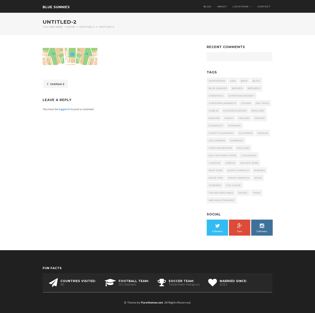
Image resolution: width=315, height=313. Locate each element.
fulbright (216, 125)
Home (71, 26)
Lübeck (230, 163)
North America (238, 170)
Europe (214, 118)
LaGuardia (248, 155)
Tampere (215, 185)
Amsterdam (217, 80)
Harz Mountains (220, 148)
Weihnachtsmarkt (222, 200)
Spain (258, 177)
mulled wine (249, 163)
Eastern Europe (235, 110)
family (229, 118)
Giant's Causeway (221, 133)
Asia (233, 80)
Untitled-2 (87, 26)
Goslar (262, 133)
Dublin (213, 110)
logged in (64, 109)
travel (243, 192)
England (258, 110)
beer (244, 80)
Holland (243, 148)
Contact (264, 6)
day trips (262, 103)
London (214, 163)
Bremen (237, 88)
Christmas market (241, 95)
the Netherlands (221, 192)
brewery (254, 88)
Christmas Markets (222, 103)
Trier (256, 192)
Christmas (216, 95)
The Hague (233, 185)
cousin (246, 103)
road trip (216, 177)
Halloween (217, 140)
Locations (240, 6)
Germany (234, 125)
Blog (207, 6)
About (222, 6)
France (259, 118)
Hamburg (236, 140)
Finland (244, 118)
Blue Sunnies (56, 7)
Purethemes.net (152, 302)
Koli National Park (222, 155)
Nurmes (259, 170)
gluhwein (245, 133)
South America (238, 177)
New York (216, 170)
